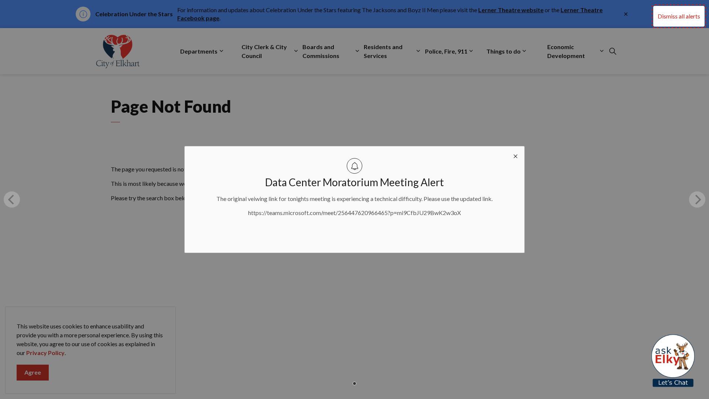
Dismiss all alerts (679, 16)
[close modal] (515, 155)
